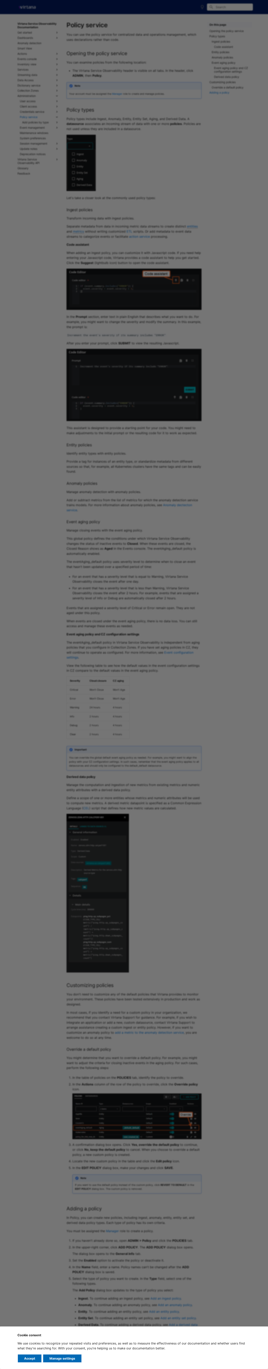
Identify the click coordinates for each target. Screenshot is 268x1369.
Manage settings (62, 1358)
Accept (29, 1358)
